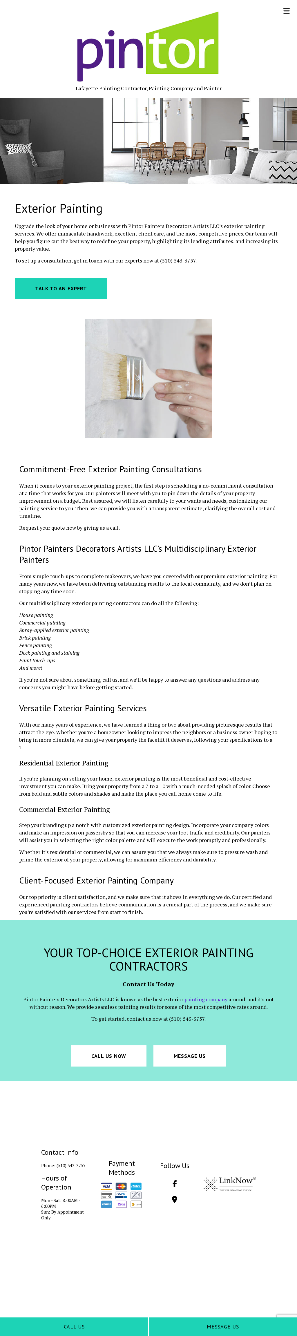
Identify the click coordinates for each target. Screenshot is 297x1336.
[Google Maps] (175, 1200)
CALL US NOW (108, 1056)
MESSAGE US (190, 1056)
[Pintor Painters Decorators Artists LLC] (148, 46)
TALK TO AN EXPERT (61, 288)
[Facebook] (174, 1184)
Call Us (74, 1326)
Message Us (223, 1326)
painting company (205, 999)
